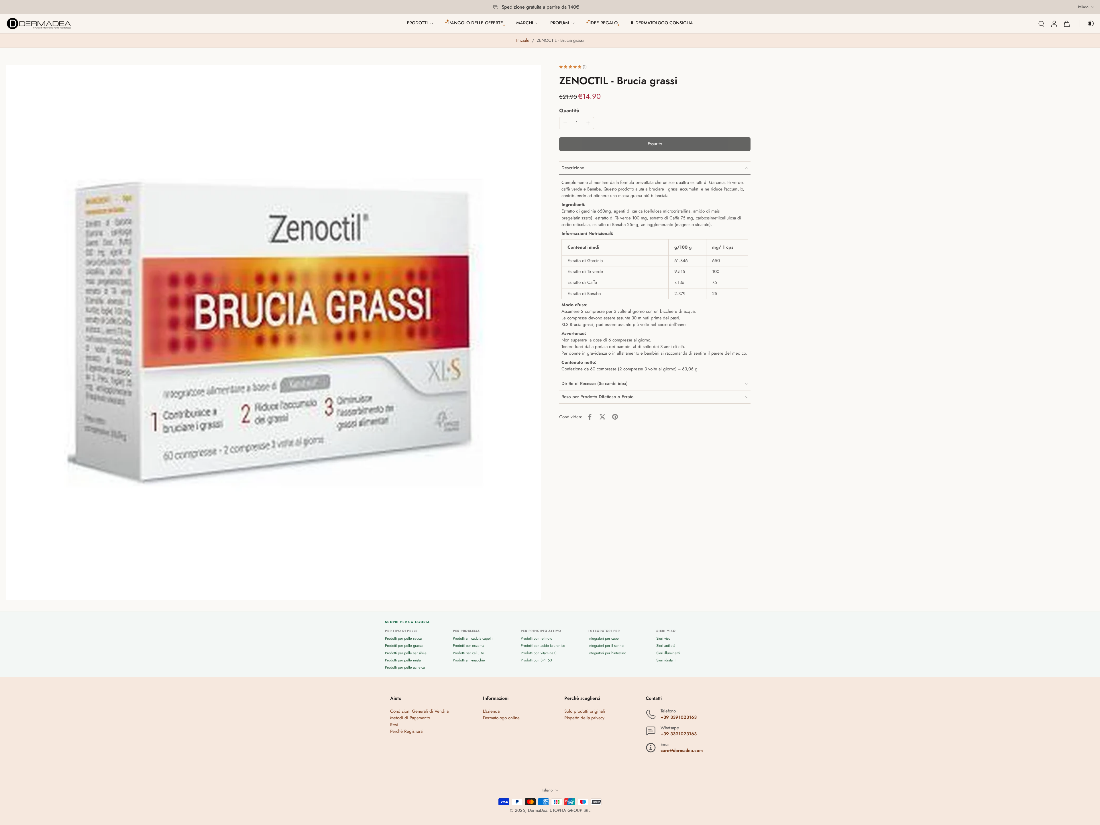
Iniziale (523, 40)
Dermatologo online (501, 718)
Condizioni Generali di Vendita (419, 711)
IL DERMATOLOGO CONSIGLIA (662, 23)
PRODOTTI (417, 23)
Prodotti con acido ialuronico (543, 646)
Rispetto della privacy (584, 718)
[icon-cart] (1066, 23)
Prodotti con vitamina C (539, 653)
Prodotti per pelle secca (403, 638)
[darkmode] (1086, 23)
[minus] (565, 123)
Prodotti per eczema (468, 646)
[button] (655, 144)
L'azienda (491, 711)
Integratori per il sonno (606, 646)
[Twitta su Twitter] (602, 416)
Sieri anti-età (665, 646)
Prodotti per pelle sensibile (406, 653)
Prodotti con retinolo (536, 638)
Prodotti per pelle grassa (404, 646)
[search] (1041, 23)
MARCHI (524, 23)
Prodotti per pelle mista (403, 660)
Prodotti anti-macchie (469, 660)
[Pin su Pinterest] (615, 416)
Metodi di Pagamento (410, 718)
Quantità (569, 110)
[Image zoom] (273, 332)
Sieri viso (663, 638)
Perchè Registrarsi (406, 731)
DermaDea (537, 810)
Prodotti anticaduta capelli (472, 638)
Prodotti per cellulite (468, 653)
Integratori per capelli (604, 638)
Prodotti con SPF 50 (536, 660)
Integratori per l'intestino (607, 653)
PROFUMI (559, 23)
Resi (394, 725)
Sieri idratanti (666, 660)
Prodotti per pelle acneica (405, 667)
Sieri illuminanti (668, 653)
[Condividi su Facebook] (590, 416)
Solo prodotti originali (584, 711)
